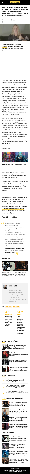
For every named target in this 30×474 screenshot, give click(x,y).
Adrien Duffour (7, 20)
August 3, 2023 (10, 253)
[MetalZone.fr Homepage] (15, 2)
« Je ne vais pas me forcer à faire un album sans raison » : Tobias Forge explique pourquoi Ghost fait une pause (16, 387)
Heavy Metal (8, 306)
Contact (15, 472)
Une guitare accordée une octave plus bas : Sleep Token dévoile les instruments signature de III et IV (16, 380)
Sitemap (10, 472)
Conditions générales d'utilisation (17, 470)
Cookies (20, 472)
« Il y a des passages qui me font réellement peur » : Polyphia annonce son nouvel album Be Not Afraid (17, 393)
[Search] (7, 2)
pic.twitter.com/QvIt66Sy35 (14, 248)
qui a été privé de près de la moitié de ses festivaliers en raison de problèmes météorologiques (15, 209)
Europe (21, 197)
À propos (6, 470)
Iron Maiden (16, 306)
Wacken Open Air (14, 206)
